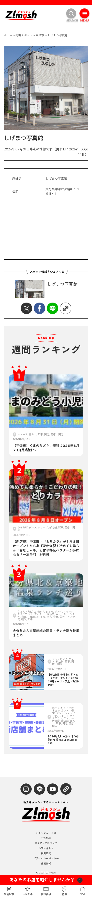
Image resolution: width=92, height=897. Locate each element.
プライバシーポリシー (46, 858)
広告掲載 (46, 838)
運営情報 (46, 863)
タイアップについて (45, 843)
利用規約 (46, 853)
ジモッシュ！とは (46, 833)
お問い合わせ (46, 848)
